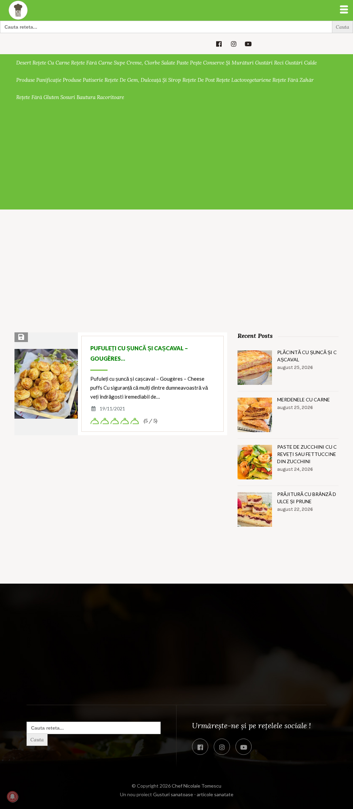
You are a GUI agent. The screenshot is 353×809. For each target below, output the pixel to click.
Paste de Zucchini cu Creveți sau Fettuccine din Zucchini (307, 454)
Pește (196, 62)
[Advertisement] (176, 157)
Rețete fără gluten (37, 97)
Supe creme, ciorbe (137, 62)
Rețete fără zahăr (293, 80)
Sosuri (67, 97)
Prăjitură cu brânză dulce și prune (306, 497)
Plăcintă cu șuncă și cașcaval (307, 355)
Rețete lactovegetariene (243, 80)
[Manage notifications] (12, 796)
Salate (168, 62)
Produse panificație (38, 80)
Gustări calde (301, 62)
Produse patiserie (83, 80)
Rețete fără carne (91, 62)
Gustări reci (269, 62)
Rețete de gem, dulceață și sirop (142, 80)
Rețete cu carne (51, 62)
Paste (182, 62)
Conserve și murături (228, 62)
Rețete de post (198, 80)
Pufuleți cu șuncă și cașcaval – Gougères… (139, 353)
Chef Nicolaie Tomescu (196, 786)
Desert (23, 62)
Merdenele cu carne (303, 399)
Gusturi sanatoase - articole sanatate (193, 794)
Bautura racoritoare (100, 97)
